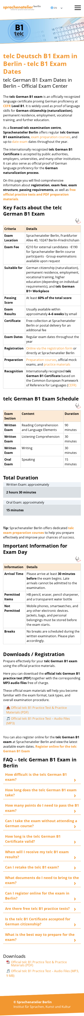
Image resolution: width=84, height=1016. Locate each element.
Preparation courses (41, 360)
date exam (20, 142)
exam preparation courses (50, 137)
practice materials (57, 364)
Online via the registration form (49, 348)
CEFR (7, 106)
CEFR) (72, 385)
